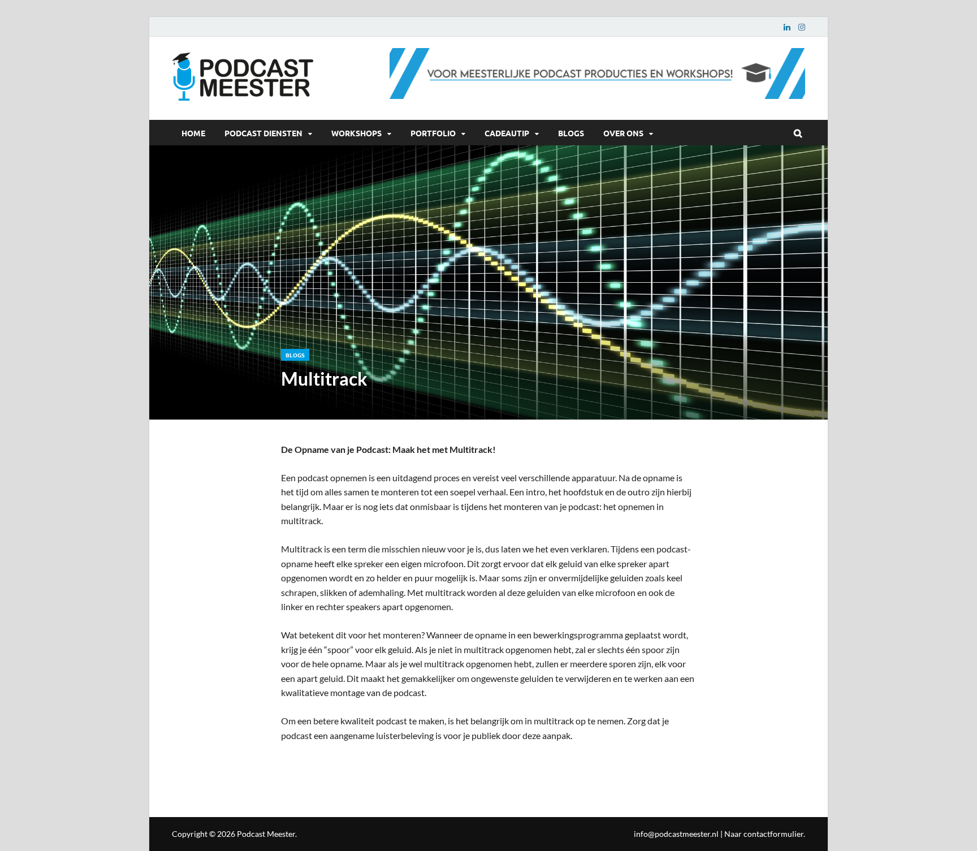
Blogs (571, 133)
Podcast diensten (263, 133)
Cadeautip (507, 133)
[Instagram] (802, 27)
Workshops (356, 133)
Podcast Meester (266, 834)
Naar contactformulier (763, 834)
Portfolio (433, 133)
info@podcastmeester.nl (676, 834)
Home (193, 133)
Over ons (623, 133)
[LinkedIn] (787, 27)
